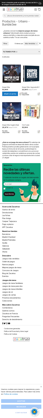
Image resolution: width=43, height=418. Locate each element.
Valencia (5, 246)
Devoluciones (7, 212)
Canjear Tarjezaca (9, 221)
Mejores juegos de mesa (11, 267)
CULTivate (25, 125)
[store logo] (15, 9)
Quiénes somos (8, 311)
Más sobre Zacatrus (11, 305)
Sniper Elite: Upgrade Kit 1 (30, 87)
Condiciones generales (12, 328)
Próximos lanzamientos (11, 298)
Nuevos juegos (8, 264)
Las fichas (6, 215)
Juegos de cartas (9, 295)
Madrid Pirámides (9, 240)
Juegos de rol (7, 292)
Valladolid (6, 249)
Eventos (5, 276)
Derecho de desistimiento (12, 319)
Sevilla (4, 243)
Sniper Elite (6, 87)
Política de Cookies (10, 334)
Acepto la (20, 189)
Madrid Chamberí (8, 237)
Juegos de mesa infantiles (12, 289)
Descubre (6, 256)
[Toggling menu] (4, 9)
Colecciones (7, 301)
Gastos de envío (8, 210)
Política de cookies (11, 394)
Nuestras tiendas (9, 231)
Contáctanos (7, 308)
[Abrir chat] (35, 412)
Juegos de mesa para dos (12, 286)
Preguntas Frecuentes (10, 316)
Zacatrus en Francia (10, 313)
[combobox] (21, 15)
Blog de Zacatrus (9, 273)
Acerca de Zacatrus (11, 207)
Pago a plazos (8, 224)
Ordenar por (19, 43)
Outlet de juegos (8, 261)
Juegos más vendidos (10, 259)
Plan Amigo (6, 218)
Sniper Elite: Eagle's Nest (10, 125)
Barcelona (6, 234)
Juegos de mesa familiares (12, 283)
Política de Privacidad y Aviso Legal (16, 331)
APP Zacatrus (7, 227)
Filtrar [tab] (5, 43)
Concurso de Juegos (10, 270)
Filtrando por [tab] (9, 52)
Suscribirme (9, 194)
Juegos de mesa (9, 280)
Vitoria (4, 252)
